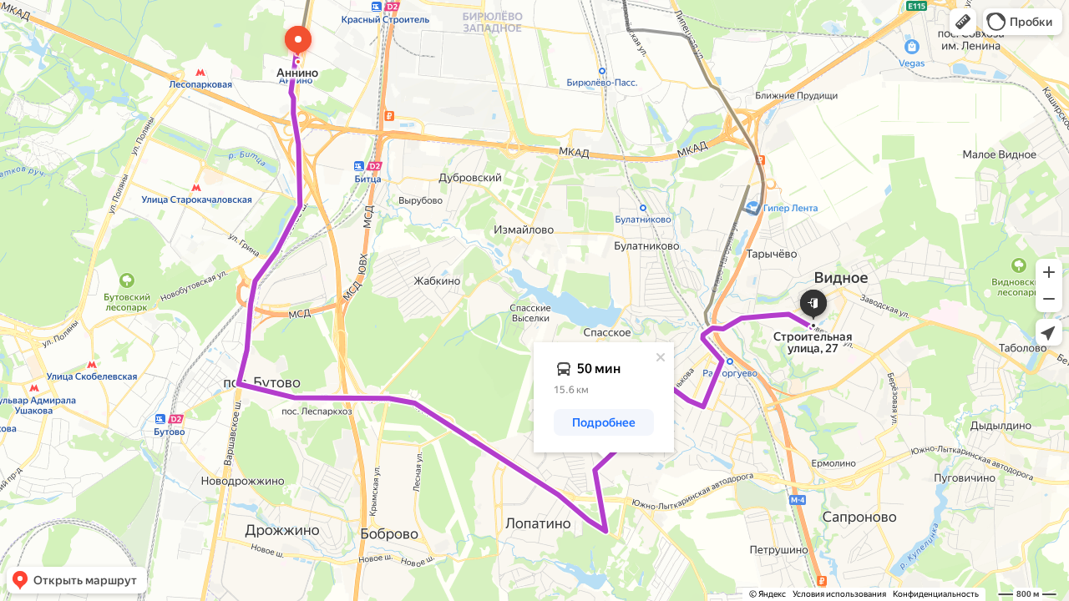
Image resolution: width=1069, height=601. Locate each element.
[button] (963, 21)
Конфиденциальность (936, 593)
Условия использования (839, 593)
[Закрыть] (660, 357)
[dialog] (604, 397)
